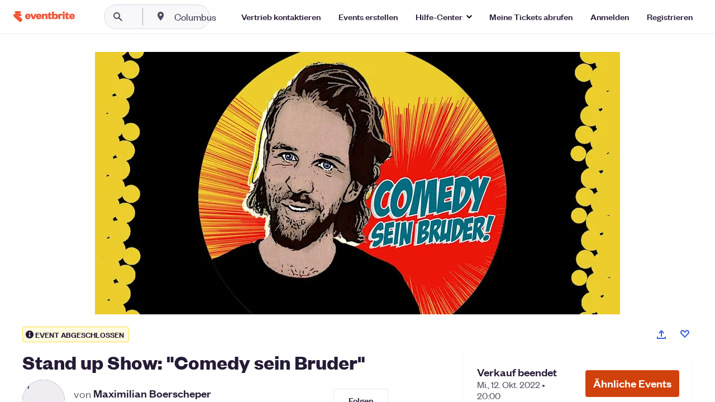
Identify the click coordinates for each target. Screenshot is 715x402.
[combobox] (231, 17)
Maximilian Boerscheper (152, 394)
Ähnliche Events (632, 383)
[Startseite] (44, 16)
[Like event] (685, 334)
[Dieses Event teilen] (661, 334)
